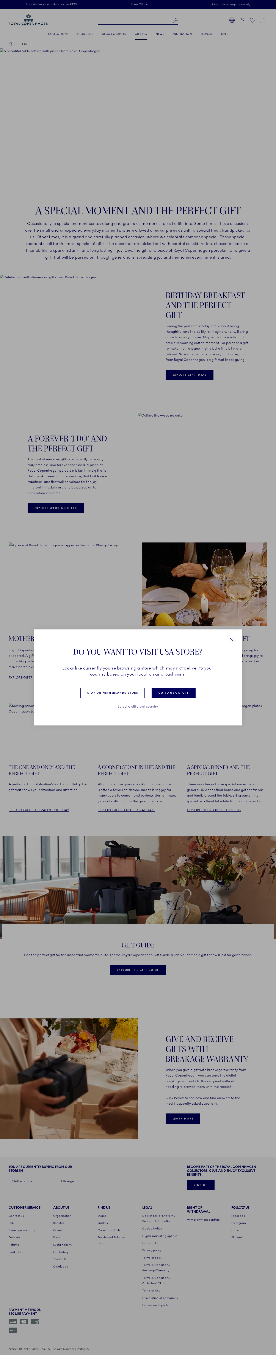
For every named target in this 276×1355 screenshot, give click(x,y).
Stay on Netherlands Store (112, 692)
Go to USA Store (173, 692)
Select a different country (138, 706)
